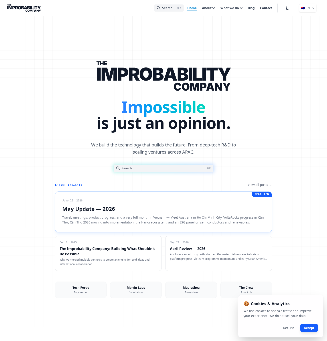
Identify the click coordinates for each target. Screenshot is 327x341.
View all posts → (260, 185)
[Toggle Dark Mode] (287, 8)
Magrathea (191, 289)
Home (192, 8)
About (207, 8)
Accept (309, 328)
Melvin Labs (136, 289)
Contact (266, 8)
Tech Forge (81, 289)
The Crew (246, 289)
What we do (229, 8)
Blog (251, 8)
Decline (288, 328)
